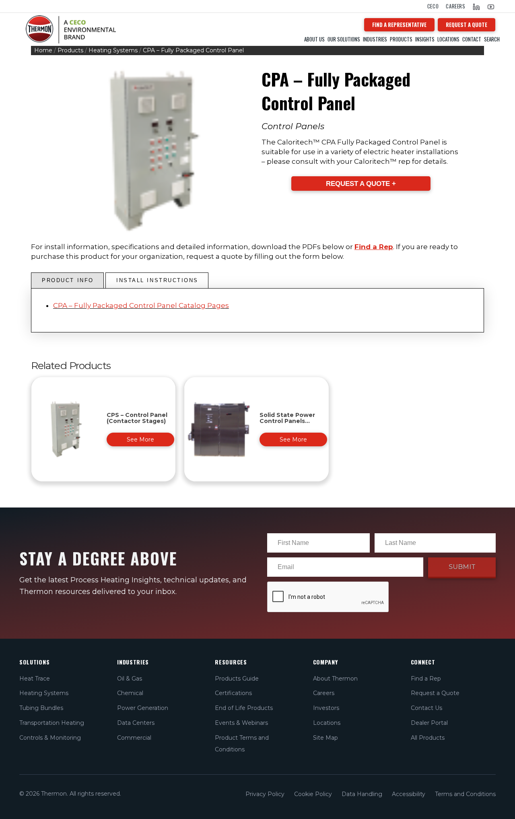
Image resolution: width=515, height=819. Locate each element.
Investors (326, 708)
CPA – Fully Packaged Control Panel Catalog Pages (141, 305)
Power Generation (142, 708)
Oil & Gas (129, 678)
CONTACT (471, 39)
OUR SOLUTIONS (344, 39)
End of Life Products (244, 708)
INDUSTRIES (375, 39)
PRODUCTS (401, 39)
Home (43, 50)
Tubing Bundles (41, 708)
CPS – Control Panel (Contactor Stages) (137, 418)
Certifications (233, 693)
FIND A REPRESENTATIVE (399, 25)
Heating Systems (113, 50)
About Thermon (335, 678)
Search (492, 39)
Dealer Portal (429, 722)
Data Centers (135, 722)
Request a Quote (435, 693)
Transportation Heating (51, 722)
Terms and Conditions (465, 794)
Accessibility (408, 794)
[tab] (67, 280)
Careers (456, 6)
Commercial (134, 737)
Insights (425, 39)
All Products (428, 737)
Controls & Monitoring (50, 737)
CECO (433, 6)
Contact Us (426, 708)
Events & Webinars (241, 722)
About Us (314, 39)
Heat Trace (34, 678)
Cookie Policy (313, 794)
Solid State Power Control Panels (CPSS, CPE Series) (288, 421)
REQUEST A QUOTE (466, 25)
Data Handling (362, 794)
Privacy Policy (264, 794)
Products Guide (237, 678)
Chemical (130, 693)
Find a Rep (373, 247)
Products (70, 50)
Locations (448, 39)
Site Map (325, 737)
